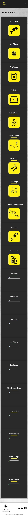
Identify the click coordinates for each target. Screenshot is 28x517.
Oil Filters (14, 342)
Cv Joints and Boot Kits (14, 204)
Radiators (14, 365)
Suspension (14, 411)
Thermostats (14, 434)
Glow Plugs (14, 319)
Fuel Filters (14, 273)
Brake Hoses (14, 136)
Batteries (14, 90)
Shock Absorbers (14, 388)
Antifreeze (14, 67)
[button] (25, 4)
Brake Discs (14, 113)
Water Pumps (14, 457)
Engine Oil (14, 250)
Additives (14, 21)
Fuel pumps (14, 296)
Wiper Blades (14, 479)
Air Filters (14, 44)
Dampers (14, 227)
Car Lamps (14, 181)
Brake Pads (14, 159)
